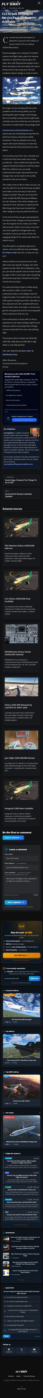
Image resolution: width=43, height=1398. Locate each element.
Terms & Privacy (29, 1376)
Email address (15, 863)
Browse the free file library (24, 420)
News (4, 8)
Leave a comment (12, 838)
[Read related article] (21, 541)
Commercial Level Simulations (16, 130)
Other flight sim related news (16, 8)
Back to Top (21, 1389)
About (18, 1376)
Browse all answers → (22, 1225)
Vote (6, 1336)
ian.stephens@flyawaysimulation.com (18, 464)
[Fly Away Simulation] (19, 3)
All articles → (22, 1280)
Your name (9, 854)
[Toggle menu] (39, 3)
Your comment (18, 873)
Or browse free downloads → (22, 960)
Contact (11, 1376)
